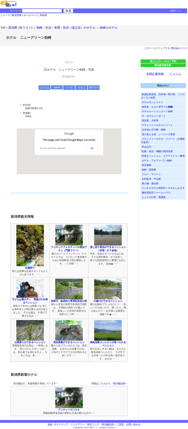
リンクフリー (77, 424)
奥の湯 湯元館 (149, 183)
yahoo (57, 87)
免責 (50, 424)
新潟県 (12, 27)
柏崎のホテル (108, 27)
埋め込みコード (179, 48)
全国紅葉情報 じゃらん (163, 74)
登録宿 (43, 15)
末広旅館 (146, 165)
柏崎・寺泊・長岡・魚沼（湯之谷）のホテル (66, 27)
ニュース (5, 15)
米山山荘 (146, 146)
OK (92, 148)
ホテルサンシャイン (152, 102)
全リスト (25, 27)
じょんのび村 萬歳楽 (153, 197)
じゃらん (45, 87)
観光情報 (17, 15)
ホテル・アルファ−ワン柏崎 (156, 160)
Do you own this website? (52, 148)
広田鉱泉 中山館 (152, 178)
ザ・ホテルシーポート (153, 116)
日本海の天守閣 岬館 (153, 129)
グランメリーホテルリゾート (157, 125)
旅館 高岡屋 (148, 169)
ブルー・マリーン (151, 174)
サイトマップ (61, 424)
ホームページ (31, 15)
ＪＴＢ (69, 87)
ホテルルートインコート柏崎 (157, 111)
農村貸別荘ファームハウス (155, 192)
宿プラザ (94, 87)
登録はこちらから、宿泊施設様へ (109, 383)
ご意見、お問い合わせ (128, 424)
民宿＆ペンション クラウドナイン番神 (163, 156)
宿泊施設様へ (109, 424)
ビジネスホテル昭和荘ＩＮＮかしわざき (163, 188)
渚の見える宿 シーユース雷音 (158, 134)
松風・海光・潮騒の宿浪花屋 (157, 151)
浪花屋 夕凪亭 (149, 120)
